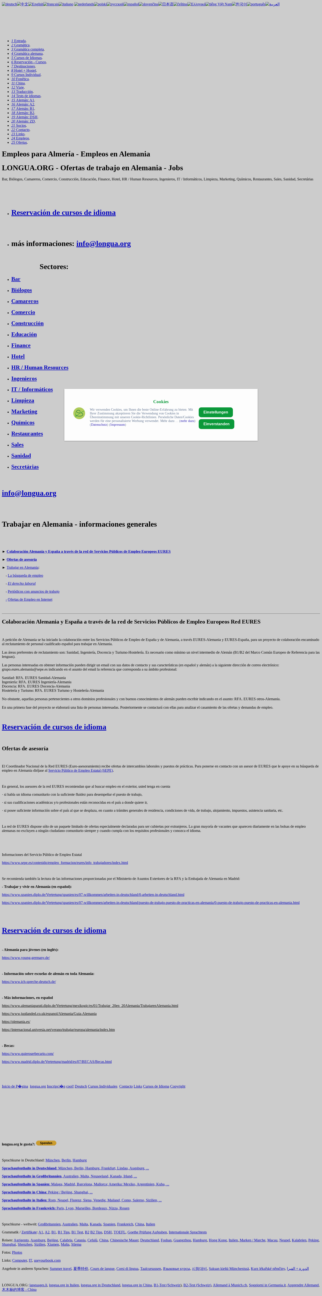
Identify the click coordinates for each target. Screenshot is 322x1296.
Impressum (117, 424)
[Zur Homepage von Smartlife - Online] (79, 413)
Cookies (161, 401)
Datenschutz (99, 424)
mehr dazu (187, 421)
